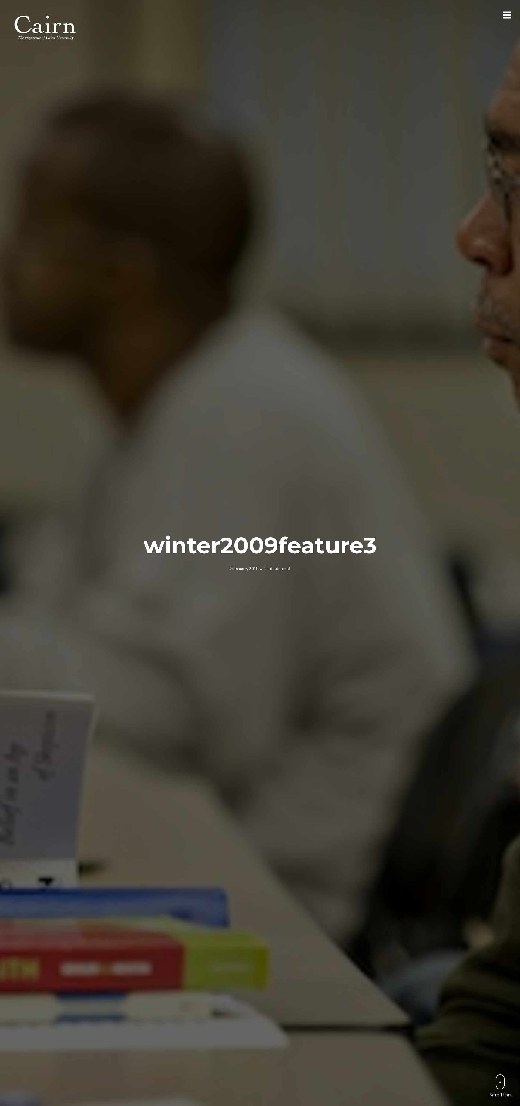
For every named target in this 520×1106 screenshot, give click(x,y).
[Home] (45, 27)
